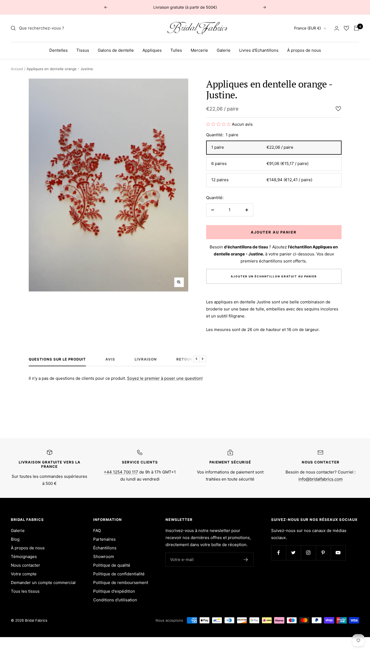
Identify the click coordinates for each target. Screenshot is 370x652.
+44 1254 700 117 (121, 472)
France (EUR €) (307, 28)
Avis (110, 359)
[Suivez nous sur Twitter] (293, 552)
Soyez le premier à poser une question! (165, 378)
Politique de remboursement (120, 582)
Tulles (176, 50)
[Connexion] (336, 28)
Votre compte (24, 573)
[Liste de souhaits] (346, 28)
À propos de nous (304, 50)
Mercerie (199, 50)
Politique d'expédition (114, 591)
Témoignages (24, 556)
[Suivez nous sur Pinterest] (323, 552)
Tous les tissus (25, 591)
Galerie (224, 50)
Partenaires (104, 539)
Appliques (152, 50)
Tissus (82, 50)
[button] (219, 124)
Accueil (17, 69)
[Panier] (356, 28)
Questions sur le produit (57, 359)
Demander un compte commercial (43, 582)
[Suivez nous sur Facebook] (278, 552)
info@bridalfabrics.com (320, 479)
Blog (15, 539)
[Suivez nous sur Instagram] (308, 552)
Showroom (103, 556)
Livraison (146, 359)
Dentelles (58, 50)
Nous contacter (25, 565)
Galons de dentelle (116, 50)
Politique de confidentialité (119, 573)
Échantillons (104, 547)
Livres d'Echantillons (258, 50)
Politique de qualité (111, 565)
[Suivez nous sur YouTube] (338, 552)
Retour (184, 359)
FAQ (97, 530)
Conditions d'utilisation (115, 599)
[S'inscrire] (246, 560)
